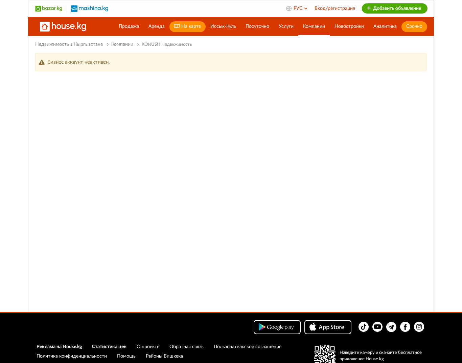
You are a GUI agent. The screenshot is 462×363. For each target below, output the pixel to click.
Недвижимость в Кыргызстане (69, 44)
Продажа (129, 26)
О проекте (148, 346)
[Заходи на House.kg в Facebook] (405, 327)
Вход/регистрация (335, 8)
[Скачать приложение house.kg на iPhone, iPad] (328, 327)
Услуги (286, 26)
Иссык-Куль (223, 26)
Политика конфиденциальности (72, 356)
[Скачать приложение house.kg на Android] (277, 327)
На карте (190, 26)
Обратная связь (186, 346)
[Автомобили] (89, 8)
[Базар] (48, 8)
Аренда (156, 26)
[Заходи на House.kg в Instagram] (419, 327)
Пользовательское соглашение (247, 346)
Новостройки (349, 26)
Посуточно (257, 26)
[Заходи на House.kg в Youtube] (377, 327)
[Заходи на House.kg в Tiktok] (364, 327)
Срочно (414, 26)
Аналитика (385, 26)
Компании (314, 26)
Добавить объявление (396, 8)
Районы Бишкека (164, 356)
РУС (299, 8)
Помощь (126, 356)
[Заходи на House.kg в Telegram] (391, 327)
